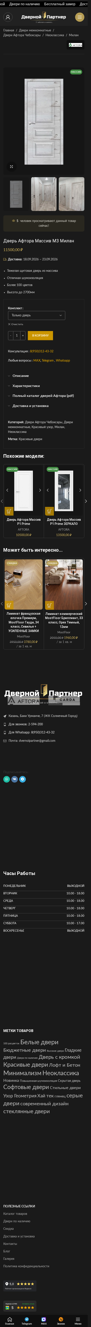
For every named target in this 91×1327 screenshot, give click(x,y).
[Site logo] (44, 17)
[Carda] (64, 700)
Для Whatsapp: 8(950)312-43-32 (32, 732)
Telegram (48, 360)
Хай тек (45, 1096)
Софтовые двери (26, 1087)
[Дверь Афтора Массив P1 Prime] (24, 490)
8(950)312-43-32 (41, 351)
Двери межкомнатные (35, 30)
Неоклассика (55, 35)
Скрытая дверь (69, 1080)
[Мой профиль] (8, 17)
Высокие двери (55, 1051)
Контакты (10, 1244)
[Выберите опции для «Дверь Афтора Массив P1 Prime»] (9, 511)
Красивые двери (30, 439)
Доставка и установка (19, 1236)
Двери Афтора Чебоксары (22, 35)
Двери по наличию (27, 1058)
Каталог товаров (15, 1213)
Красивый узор (42, 427)
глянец (60, 1096)
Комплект (15, 308)
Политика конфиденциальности (26, 1266)
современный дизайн (44, 1104)
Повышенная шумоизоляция (38, 1081)
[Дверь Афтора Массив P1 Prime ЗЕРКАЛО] (64, 490)
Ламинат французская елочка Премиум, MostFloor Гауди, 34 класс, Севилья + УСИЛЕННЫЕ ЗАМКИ (23, 622)
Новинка (11, 1081)
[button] (86, 501)
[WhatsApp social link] (6, 779)
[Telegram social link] (22, 779)
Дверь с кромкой (59, 1057)
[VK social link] (14, 779)
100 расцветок (11, 1043)
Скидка (8, 1228)
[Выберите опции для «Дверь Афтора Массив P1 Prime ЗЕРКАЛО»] (49, 511)
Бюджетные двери (24, 1050)
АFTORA (23, 529)
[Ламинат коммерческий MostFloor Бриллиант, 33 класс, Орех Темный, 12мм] (64, 584)
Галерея (8, 1258)
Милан (74, 35)
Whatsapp (63, 360)
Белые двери (39, 1042)
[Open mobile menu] (80, 17)
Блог (6, 1251)
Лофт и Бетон (64, 1065)
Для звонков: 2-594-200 (26, 724)
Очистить (17, 324)
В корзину (40, 335)
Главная (8, 30)
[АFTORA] (23, 700)
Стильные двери (65, 1088)
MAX (36, 360)
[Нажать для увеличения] (12, 167)
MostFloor (23, 636)
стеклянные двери (26, 1111)
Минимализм (22, 1073)
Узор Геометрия (19, 1096)
